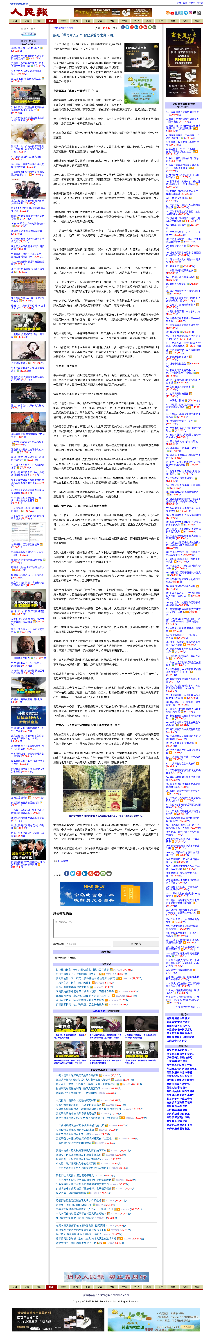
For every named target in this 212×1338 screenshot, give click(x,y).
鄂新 (169, 1106)
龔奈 (182, 1033)
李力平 (190, 1095)
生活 (124, 21)
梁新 (174, 1121)
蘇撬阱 (175, 1113)
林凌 (176, 1125)
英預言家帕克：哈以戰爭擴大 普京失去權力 (92, 1004)
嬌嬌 (176, 1128)
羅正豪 (175, 1054)
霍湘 (182, 1128)
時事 (51, 21)
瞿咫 (174, 1106)
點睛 (174, 1087)
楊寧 (174, 1061)
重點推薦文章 (28, 40)
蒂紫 (184, 1084)
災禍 (99, 21)
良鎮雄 (177, 1080)
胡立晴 (190, 1037)
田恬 (169, 1110)
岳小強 (188, 1033)
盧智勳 (170, 1080)
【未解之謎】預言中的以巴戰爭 (85, 982)
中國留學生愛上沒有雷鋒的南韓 (86, 1143)
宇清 (179, 1087)
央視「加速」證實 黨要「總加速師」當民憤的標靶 (95, 1188)
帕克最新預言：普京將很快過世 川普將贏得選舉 (95, 969)
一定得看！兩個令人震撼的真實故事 (88, 1100)
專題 (148, 21)
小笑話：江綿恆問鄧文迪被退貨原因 (88, 1163)
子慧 (189, 1125)
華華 (179, 1110)
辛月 (182, 1072)
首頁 (14, 21)
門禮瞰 (188, 1102)
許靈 (185, 1121)
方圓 (189, 1065)
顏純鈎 (183, 1057)
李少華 (170, 1128)
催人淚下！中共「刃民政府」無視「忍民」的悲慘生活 (99, 1084)
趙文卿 (170, 1099)
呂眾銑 (188, 1076)
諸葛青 (170, 1125)
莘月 (182, 1076)
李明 (174, 1026)
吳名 (169, 1033)
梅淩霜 (170, 1018)
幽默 (63, 21)
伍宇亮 (186, 1026)
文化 (136, 21)
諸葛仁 (180, 1117)
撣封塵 (170, 1065)
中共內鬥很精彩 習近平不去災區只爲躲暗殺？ (93, 1213)
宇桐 (176, 1076)
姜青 (174, 1102)
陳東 (169, 1113)
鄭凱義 (175, 1033)
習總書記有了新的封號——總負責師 (86, 1092)
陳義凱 (190, 1080)
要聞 (26, 21)
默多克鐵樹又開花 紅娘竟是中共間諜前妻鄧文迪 (92, 1184)
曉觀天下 (176, 1084)
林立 (169, 1121)
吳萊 (187, 1113)
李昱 (169, 1029)
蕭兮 (174, 1029)
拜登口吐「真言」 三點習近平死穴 (85, 1175)
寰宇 (160, 21)
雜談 (197, 21)
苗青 (169, 1095)
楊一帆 (180, 1029)
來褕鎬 (185, 1069)
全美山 (190, 1054)
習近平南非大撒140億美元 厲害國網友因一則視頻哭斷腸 (101, 1117)
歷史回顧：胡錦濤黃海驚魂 (83, 1193)
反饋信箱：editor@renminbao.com (106, 1295)
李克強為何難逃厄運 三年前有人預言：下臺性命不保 (97, 991)
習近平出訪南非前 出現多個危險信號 (88, 1113)
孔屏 (187, 1018)
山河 (169, 1061)
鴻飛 (192, 1091)
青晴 (189, 1099)
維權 (173, 21)
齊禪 (174, 1117)
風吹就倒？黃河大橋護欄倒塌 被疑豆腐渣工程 (93, 1230)
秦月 (185, 1061)
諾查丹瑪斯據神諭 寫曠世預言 (85, 987)
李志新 (170, 1076)
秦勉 (169, 1050)
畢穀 (169, 1084)
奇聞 (87, 21)
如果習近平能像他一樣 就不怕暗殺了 (86, 1218)
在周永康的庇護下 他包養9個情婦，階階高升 (91, 1225)
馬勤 (169, 1117)
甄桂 (189, 1084)
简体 (179, 3)
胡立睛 (170, 1069)
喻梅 (185, 1110)
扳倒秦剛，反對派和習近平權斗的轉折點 (89, 1159)
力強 (179, 1026)
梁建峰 (175, 1037)
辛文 (174, 1022)
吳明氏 (177, 1065)
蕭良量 (180, 1102)
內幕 (38, 21)
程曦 (169, 1026)
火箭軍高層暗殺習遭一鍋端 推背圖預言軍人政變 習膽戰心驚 (100, 1109)
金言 (184, 1080)
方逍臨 (170, 1041)
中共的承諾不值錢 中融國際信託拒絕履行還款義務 (96, 1180)
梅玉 (187, 1128)
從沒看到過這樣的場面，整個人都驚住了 (88, 1088)
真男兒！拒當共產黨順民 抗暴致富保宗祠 (91, 1154)
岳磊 (179, 1106)
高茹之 (183, 1095)
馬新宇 (188, 1050)
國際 (75, 21)
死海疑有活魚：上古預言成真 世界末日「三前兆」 (96, 995)
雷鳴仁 (175, 1057)
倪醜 (179, 1121)
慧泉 (185, 1087)
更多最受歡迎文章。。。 (189, 1007)
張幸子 (183, 1054)
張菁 (169, 1057)
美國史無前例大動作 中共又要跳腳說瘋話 (91, 1104)
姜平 (176, 1099)
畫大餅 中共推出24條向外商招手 (86, 1205)
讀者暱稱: (58, 944)
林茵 (184, 1065)
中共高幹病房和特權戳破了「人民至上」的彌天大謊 (99, 1209)
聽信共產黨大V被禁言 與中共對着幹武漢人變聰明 (95, 1079)
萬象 (112, 21)
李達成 (183, 1099)
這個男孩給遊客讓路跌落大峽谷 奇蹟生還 (91, 1200)
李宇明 (188, 1072)
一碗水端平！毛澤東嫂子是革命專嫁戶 (89, 1075)
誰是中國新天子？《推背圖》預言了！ (91, 974)
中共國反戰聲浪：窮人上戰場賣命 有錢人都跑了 (92, 1168)
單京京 (183, 1125)
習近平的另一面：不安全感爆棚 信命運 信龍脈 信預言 (99, 978)
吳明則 (177, 1091)
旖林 (174, 1110)
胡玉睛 (183, 1037)
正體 (185, 3)
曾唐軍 (193, 1069)
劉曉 (169, 1022)
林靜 (169, 1037)
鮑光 (169, 1102)
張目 (182, 1113)
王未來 (177, 1069)
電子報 (200, 3)
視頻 (185, 21)
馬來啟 (180, 1050)
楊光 (169, 1054)
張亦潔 (185, 1091)
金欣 (182, 1018)
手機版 (192, 3)
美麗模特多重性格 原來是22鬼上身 (87, 1129)
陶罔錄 (170, 1091)
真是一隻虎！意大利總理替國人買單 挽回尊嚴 (93, 1150)
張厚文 (188, 1029)
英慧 (169, 1087)
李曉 (187, 1117)
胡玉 (169, 1072)
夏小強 (175, 1095)
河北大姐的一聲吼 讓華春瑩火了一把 (90, 1243)
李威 (185, 1106)
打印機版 (62, 861)
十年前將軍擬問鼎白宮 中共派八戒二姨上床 (92, 1125)
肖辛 (184, 1041)
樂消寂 (175, 1072)
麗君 (176, 1018)
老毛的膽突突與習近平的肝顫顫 (83, 1134)
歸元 (189, 1057)
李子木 (177, 1041)
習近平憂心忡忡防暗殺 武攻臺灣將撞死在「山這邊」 (97, 1138)
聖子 (179, 1061)
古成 (174, 1050)
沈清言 (186, 1022)
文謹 (179, 1022)
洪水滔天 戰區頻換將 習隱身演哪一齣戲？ (89, 1234)
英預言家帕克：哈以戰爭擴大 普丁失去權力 (92, 1000)
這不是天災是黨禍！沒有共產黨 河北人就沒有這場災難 (100, 1238)
